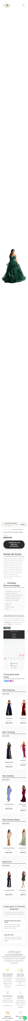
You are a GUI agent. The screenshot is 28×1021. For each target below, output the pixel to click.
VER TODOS (5, 693)
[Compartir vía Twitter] (5, 681)
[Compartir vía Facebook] (7, 681)
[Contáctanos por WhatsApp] (25, 1018)
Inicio (4, 529)
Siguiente (14, 636)
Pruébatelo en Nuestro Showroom (14, 544)
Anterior (14, 634)
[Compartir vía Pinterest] (11, 681)
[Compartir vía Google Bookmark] (9, 681)
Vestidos (9, 529)
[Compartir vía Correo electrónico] (13, 681)
